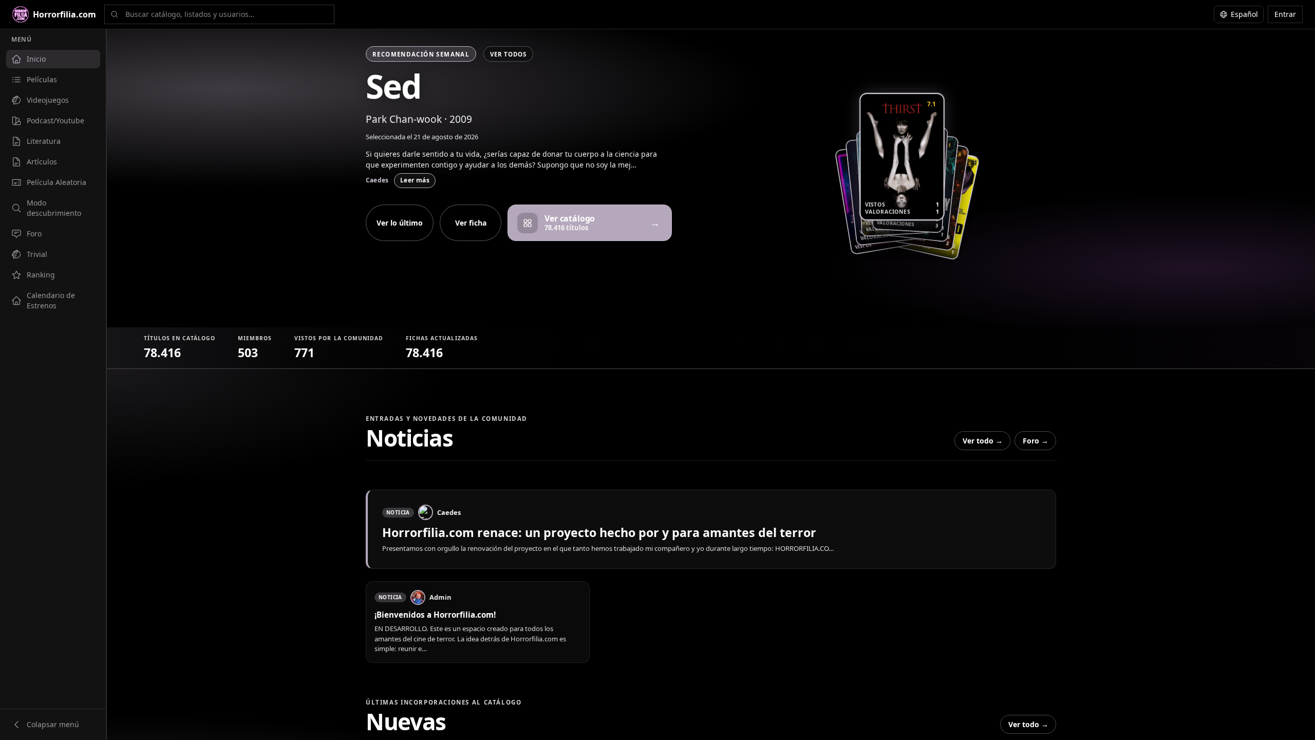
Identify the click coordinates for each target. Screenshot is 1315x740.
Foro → (1035, 441)
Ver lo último (400, 223)
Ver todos (508, 54)
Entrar (1285, 14)
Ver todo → (983, 441)
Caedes (377, 180)
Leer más (414, 180)
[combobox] (219, 14)
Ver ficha (470, 223)
